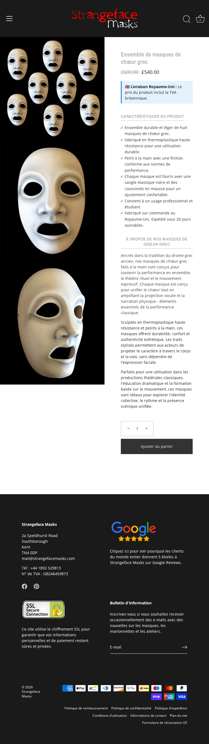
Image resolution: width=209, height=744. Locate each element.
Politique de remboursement (86, 708)
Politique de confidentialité (131, 708)
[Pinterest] (36, 586)
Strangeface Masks (31, 693)
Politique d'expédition (171, 708)
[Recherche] (187, 19)
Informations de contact (148, 715)
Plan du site (178, 715)
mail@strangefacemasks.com (48, 558)
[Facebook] (24, 586)
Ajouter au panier (157, 446)
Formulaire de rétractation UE (164, 722)
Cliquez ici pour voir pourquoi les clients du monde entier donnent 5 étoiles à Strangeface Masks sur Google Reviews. (147, 556)
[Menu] (10, 19)
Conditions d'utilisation (110, 715)
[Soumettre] (184, 647)
